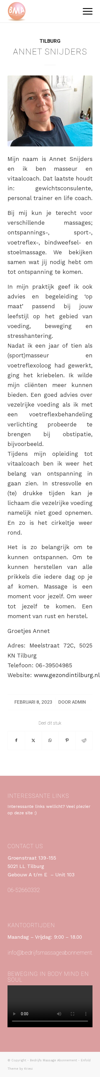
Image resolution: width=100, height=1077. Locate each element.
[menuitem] (84, 11)
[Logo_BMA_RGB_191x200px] (42, 11)
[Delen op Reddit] (84, 740)
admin (79, 702)
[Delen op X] (33, 740)
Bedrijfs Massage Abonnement (53, 1060)
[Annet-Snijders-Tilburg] (50, 110)
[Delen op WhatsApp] (50, 740)
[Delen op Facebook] (16, 740)
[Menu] (84, 11)
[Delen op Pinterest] (67, 740)
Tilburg (50, 41)
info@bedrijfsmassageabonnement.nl (52, 952)
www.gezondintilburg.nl (67, 675)
